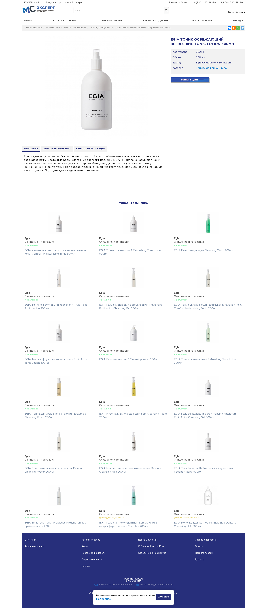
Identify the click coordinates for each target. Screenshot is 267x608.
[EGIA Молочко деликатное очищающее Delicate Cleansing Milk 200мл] (133, 451)
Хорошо (163, 597)
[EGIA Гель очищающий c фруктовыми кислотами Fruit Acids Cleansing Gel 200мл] (133, 287)
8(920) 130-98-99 (205, 3)
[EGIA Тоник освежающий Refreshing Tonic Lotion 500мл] (133, 233)
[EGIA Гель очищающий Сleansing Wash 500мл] (133, 342)
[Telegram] (242, 28)
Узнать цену (190, 80)
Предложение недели (93, 553)
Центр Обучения (147, 540)
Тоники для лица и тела (101, 28)
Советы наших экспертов (152, 553)
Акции (28, 21)
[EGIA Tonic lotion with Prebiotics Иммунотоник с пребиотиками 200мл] (59, 505)
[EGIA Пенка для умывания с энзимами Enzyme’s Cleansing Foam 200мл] (59, 396)
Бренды (238, 21)
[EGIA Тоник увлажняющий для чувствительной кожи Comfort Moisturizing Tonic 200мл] (208, 287)
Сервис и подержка (205, 540)
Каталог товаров (64, 21)
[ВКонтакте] (229, 28)
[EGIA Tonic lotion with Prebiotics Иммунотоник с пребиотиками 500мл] (208, 451)
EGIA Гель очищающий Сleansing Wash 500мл (128, 359)
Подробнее (103, 599)
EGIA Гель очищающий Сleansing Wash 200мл (203, 250)
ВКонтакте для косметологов (156, 585)
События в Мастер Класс (152, 546)
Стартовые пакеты (109, 21)
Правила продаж (204, 553)
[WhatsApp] (238, 28)
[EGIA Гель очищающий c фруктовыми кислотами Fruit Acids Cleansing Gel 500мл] (208, 396)
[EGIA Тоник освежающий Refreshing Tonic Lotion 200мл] (208, 342)
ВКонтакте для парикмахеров (115, 585)
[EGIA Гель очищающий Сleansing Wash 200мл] (208, 233)
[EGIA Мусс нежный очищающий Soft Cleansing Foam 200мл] (133, 396)
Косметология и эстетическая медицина (66, 28)
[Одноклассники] (234, 28)
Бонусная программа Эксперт (64, 3)
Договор (199, 559)
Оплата (199, 546)
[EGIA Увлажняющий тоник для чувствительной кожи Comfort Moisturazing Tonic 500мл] (59, 233)
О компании (31, 540)
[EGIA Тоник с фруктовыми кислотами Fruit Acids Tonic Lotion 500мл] (59, 342)
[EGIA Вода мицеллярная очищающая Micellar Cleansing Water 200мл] (59, 451)
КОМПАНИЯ (31, 3)
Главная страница (33, 28)
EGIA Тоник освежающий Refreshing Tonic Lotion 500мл (144, 28)
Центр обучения (201, 21)
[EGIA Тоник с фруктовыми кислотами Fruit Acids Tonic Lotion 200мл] (59, 287)
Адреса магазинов (34, 546)
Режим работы (178, 3)
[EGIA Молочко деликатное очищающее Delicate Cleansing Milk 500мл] (208, 505)
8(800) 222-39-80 (231, 3)
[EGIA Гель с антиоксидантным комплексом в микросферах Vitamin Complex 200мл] (133, 505)
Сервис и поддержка (156, 21)
